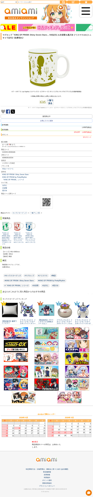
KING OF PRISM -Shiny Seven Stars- (15, 174)
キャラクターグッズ (19, 213)
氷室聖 (4, 188)
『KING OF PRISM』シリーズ (13, 180)
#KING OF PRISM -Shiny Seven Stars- (19, 280)
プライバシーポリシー (47, 486)
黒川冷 (4, 190)
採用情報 (47, 475)
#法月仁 (45, 285)
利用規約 (47, 477)
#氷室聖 (35, 285)
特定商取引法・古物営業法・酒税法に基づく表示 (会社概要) (47, 469)
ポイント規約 (47, 480)
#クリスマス (42, 276)
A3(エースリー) (7, 169)
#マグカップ (29, 276)
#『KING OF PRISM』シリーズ (17, 285)
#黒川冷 (55, 285)
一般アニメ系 (35, 213)
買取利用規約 (47, 483)
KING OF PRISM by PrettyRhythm (14, 177)
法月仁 (4, 185)
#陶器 (53, 276)
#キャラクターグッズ (13, 276)
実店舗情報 (47, 472)
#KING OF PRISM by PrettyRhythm (51, 280)
